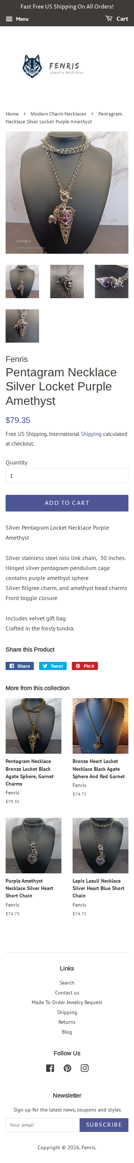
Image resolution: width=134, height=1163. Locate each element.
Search (67, 982)
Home (12, 114)
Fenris (88, 1147)
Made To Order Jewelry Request (67, 1002)
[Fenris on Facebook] (50, 1069)
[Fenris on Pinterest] (67, 1069)
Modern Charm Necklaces (58, 114)
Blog (67, 1032)
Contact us (67, 992)
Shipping (91, 433)
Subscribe (104, 1125)
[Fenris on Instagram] (84, 1069)
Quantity (16, 462)
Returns (67, 1022)
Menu (22, 19)
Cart (121, 19)
